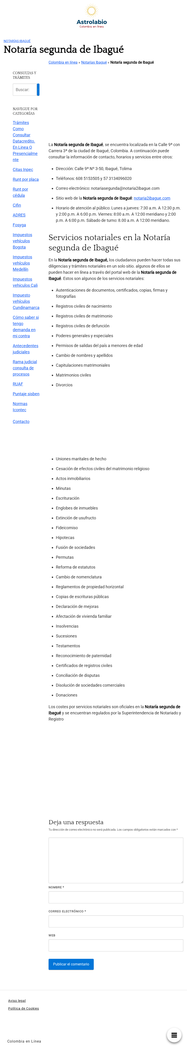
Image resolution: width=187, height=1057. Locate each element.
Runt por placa (26, 179)
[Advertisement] (116, 104)
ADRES (19, 215)
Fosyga (19, 224)
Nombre (56, 887)
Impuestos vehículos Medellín (22, 263)
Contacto (21, 421)
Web (52, 935)
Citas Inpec (23, 169)
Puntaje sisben (26, 393)
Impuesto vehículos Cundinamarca (26, 301)
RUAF (18, 384)
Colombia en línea (63, 62)
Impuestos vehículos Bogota (22, 240)
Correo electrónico (67, 911)
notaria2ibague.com (152, 198)
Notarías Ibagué (17, 41)
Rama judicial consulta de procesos (25, 368)
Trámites (21, 122)
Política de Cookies (23, 1008)
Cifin (17, 205)
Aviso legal (17, 1001)
